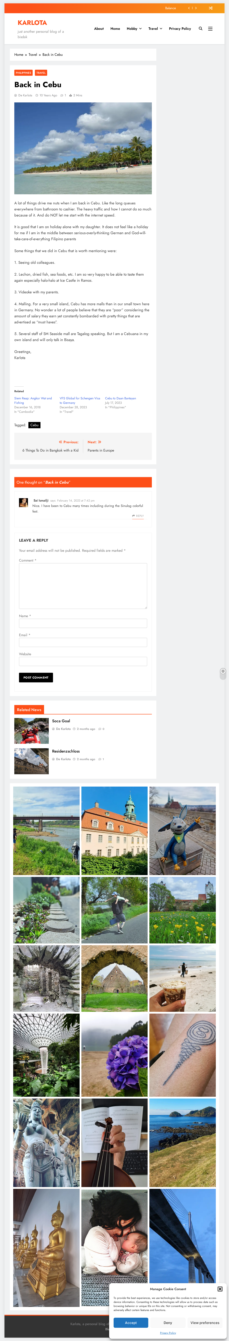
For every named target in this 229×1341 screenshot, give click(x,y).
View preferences (205, 1323)
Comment (27, 560)
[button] (220, 1289)
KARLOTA (32, 22)
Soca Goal (61, 721)
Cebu (34, 425)
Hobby (132, 28)
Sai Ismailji (41, 500)
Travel (153, 28)
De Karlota (25, 95)
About (99, 28)
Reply (140, 516)
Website (25, 654)
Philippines (23, 73)
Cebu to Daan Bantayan (120, 398)
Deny (168, 1323)
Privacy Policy (168, 1333)
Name (25, 616)
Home (115, 28)
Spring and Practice (162, 8)
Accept (131, 1323)
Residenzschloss (66, 751)
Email (24, 635)
